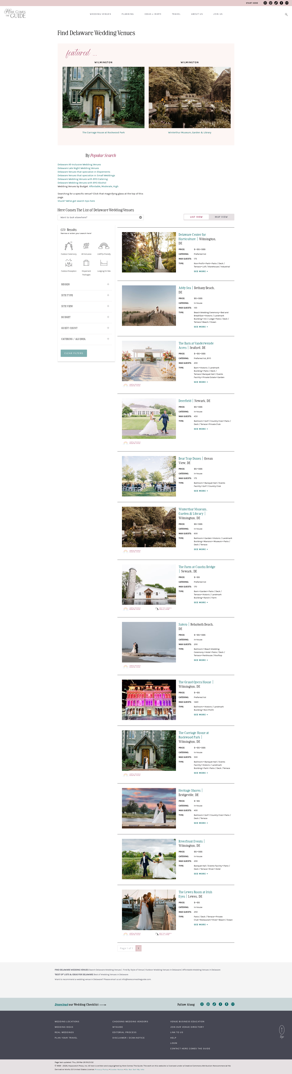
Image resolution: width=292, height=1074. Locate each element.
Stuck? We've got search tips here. (76, 201)
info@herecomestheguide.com (136, 979)
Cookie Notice (117, 1070)
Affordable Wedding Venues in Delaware (201, 970)
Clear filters (73, 353)
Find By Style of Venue (133, 970)
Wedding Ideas (64, 1027)
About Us (197, 14)
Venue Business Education (187, 1022)
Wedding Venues (100, 14)
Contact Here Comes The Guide (190, 1049)
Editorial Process (125, 1032)
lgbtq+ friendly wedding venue (135, 385)
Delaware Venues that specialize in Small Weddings (86, 175)
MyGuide (118, 1027)
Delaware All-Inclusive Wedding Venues (79, 164)
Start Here (252, 3)
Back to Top (281, 1026)
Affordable (94, 186)
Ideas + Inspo (152, 14)
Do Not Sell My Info (134, 1070)
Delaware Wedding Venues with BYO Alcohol (82, 182)
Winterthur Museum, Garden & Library (189, 132)
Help (173, 1038)
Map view (221, 217)
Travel (176, 14)
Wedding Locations (67, 1022)
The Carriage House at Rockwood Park (103, 132)
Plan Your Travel (66, 1038)
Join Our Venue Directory (187, 1027)
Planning (128, 14)
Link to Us (176, 1032)
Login (173, 1043)
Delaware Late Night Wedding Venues (78, 168)
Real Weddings (64, 1032)
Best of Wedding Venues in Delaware (111, 974)
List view (196, 217)
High (115, 186)
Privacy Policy (102, 1070)
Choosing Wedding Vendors (130, 1022)
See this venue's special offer (165, 608)
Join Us (218, 14)
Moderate (106, 186)
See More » (201, 271)
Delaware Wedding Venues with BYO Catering (83, 179)
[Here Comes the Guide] (13, 11)
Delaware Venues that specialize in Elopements (84, 171)
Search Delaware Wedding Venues (105, 970)
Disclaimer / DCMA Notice (129, 1038)
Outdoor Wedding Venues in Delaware (163, 970)
